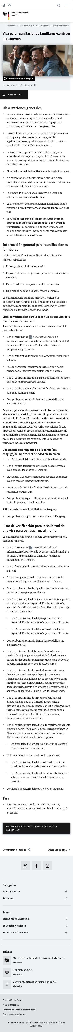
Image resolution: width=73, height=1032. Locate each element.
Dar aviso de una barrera (14, 1014)
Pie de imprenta (11, 1004)
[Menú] (66, 5)
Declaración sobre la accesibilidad (19, 1009)
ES (4, 4)
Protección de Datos (12, 1000)
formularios (21, 337)
